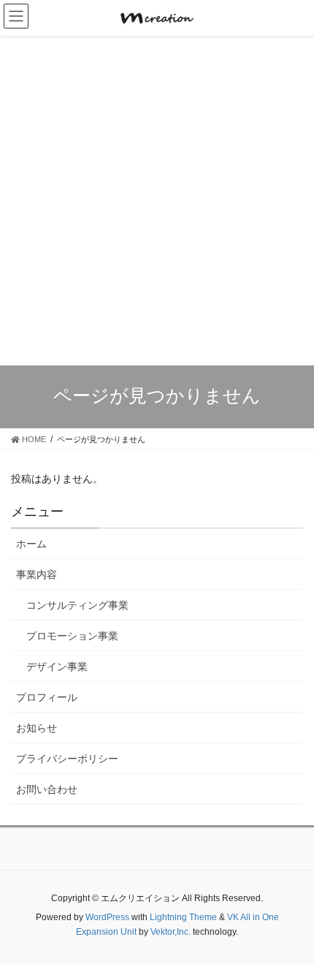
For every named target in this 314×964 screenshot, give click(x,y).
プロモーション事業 (72, 636)
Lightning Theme (183, 917)
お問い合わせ (46, 789)
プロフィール (46, 697)
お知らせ (36, 728)
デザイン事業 (57, 666)
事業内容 (36, 574)
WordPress (107, 917)
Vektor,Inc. (170, 932)
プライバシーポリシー (67, 758)
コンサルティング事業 (77, 605)
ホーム (31, 544)
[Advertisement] (157, 201)
